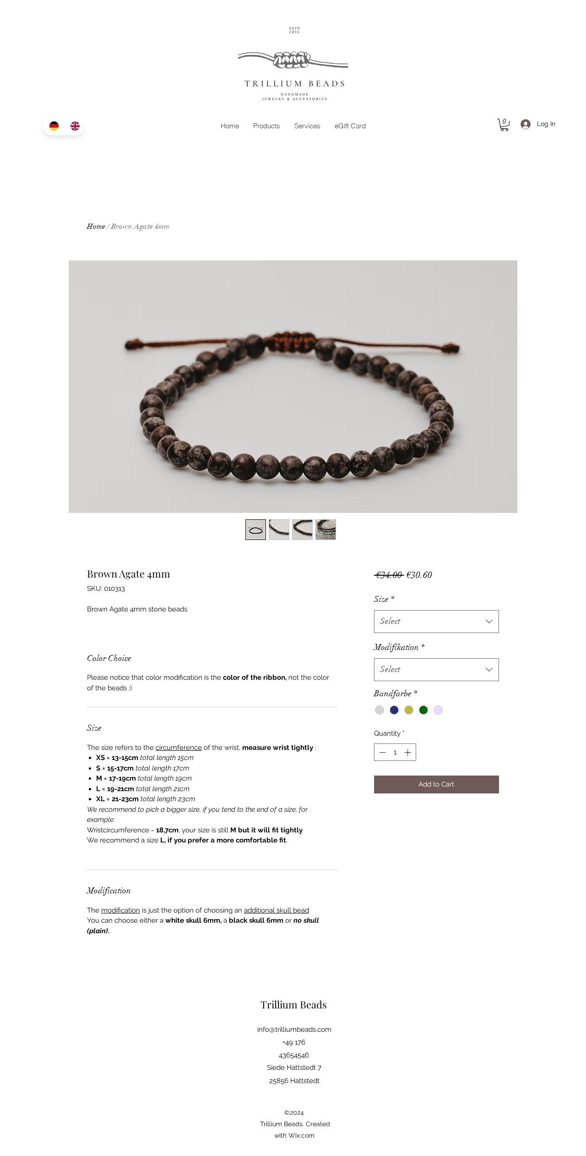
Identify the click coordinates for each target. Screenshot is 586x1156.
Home (96, 226)
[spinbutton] (394, 752)
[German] (53, 126)
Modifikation (399, 647)
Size (384, 599)
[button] (504, 125)
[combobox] (436, 621)
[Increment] (408, 752)
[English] (73, 126)
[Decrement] (381, 752)
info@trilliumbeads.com (294, 1029)
